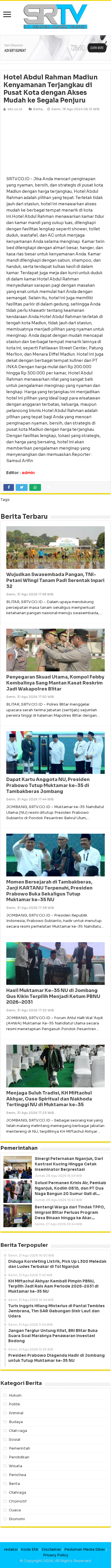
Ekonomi (17, 1518)
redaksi (11, 1549)
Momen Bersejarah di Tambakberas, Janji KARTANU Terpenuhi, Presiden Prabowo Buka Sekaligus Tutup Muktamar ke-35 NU (49, 891)
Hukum (15, 1395)
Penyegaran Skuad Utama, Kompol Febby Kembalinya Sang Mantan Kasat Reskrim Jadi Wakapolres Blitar (55, 683)
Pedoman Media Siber (84, 1549)
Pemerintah (19, 1448)
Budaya (16, 1421)
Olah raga (18, 1430)
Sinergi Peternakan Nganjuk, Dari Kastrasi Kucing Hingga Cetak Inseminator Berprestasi (69, 1164)
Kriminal (16, 1413)
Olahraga (17, 1492)
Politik (14, 1404)
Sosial (14, 1439)
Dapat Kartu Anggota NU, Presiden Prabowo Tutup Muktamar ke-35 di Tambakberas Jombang (48, 785)
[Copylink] (49, 487)
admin (28, 472)
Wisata (15, 1466)
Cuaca (15, 1510)
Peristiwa (17, 1474)
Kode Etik (29, 1549)
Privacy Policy (55, 1555)
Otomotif (18, 1501)
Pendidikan (19, 1457)
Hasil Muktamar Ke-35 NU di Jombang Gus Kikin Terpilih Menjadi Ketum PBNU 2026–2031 (53, 996)
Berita (38, 109)
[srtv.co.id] (55, 16)
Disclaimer (51, 1549)
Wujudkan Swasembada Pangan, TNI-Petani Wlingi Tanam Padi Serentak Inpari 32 (55, 580)
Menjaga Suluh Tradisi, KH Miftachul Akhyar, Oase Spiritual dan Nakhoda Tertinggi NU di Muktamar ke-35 (49, 1099)
